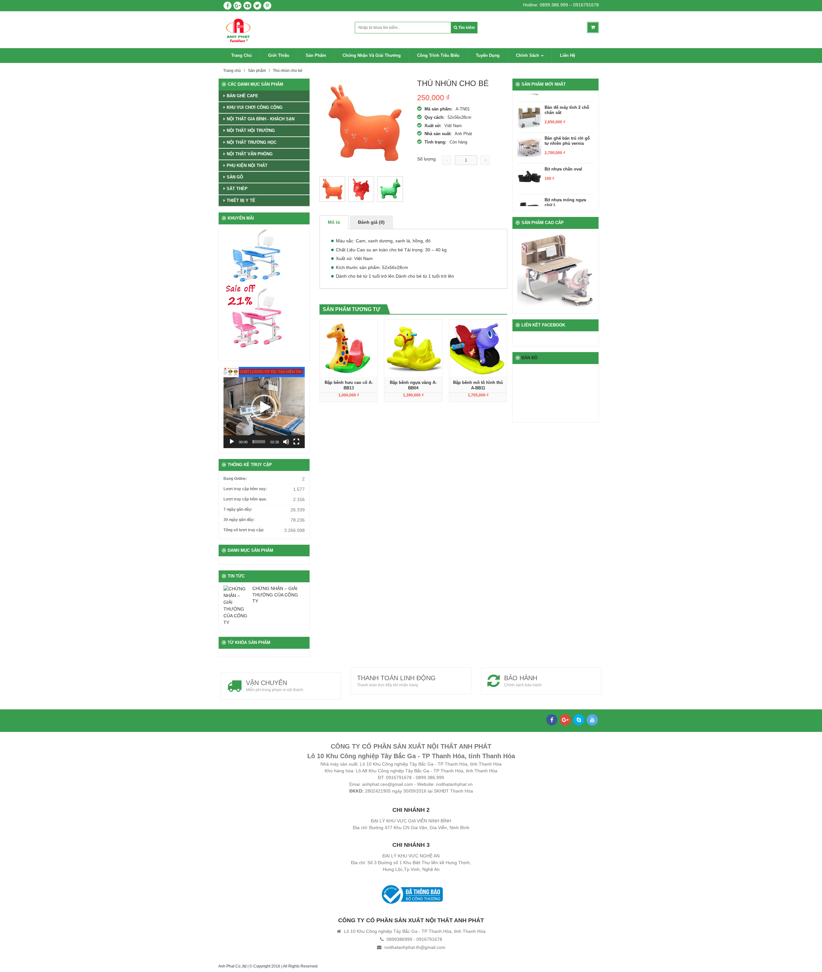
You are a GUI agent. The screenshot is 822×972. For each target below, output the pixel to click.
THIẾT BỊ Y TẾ (241, 200)
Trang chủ (241, 55)
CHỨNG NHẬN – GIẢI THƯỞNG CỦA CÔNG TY (275, 594)
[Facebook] (551, 719)
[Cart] (593, 27)
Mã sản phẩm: (438, 109)
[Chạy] (232, 441)
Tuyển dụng (488, 55)
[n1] (361, 189)
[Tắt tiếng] (286, 441)
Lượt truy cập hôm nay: (245, 489)
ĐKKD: (356, 791)
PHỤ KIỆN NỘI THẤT (247, 165)
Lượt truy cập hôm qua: (245, 499)
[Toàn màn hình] (296, 441)
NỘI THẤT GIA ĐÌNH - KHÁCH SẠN (260, 119)
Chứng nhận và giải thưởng (372, 55)
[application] (264, 407)
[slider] (259, 441)
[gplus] (237, 6)
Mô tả (334, 222)
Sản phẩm (316, 55)
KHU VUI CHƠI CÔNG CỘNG (255, 107)
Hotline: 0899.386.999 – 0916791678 (561, 4)
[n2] (390, 189)
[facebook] (227, 6)
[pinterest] (267, 6)
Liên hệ (567, 55)
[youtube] (247, 6)
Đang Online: (235, 478)
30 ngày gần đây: (239, 519)
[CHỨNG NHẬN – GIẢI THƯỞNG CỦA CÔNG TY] (236, 606)
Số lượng (426, 158)
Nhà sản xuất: (437, 133)
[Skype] (578, 719)
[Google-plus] (565, 719)
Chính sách (528, 55)
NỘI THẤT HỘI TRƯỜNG (251, 130)
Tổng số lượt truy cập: (243, 530)
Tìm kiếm (466, 27)
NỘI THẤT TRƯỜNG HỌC (251, 142)
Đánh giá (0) (371, 222)
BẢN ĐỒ (529, 357)
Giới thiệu (278, 55)
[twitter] (257, 6)
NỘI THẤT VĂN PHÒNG (250, 154)
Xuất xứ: (432, 125)
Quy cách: (434, 117)
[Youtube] (592, 719)
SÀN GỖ (235, 177)
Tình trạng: (435, 142)
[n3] (332, 189)
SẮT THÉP (237, 188)
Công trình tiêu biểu (438, 55)
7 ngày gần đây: (237, 509)
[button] (264, 407)
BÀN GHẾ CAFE (242, 95)
